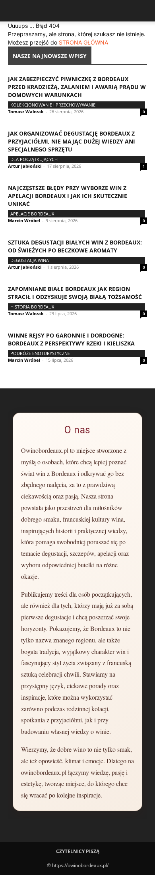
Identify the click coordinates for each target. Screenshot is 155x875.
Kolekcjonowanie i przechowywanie (52, 105)
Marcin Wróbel (24, 220)
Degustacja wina (29, 260)
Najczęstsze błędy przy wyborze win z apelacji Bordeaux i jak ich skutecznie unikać (67, 196)
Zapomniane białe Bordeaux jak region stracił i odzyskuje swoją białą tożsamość (75, 293)
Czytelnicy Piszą (77, 851)
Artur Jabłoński (24, 166)
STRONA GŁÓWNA (83, 42)
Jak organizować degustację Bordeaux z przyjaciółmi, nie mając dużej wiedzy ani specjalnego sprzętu (71, 141)
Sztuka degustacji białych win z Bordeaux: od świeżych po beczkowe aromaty (75, 246)
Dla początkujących (34, 159)
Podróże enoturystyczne (40, 353)
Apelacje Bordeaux (32, 214)
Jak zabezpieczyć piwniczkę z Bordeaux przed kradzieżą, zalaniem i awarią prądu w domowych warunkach (77, 87)
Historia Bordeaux (32, 307)
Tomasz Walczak (26, 111)
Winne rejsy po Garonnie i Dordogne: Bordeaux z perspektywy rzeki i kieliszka (71, 339)
